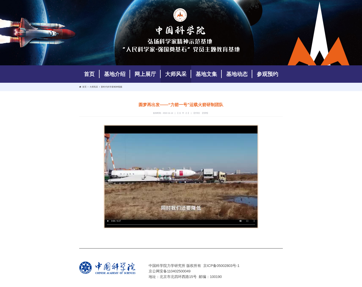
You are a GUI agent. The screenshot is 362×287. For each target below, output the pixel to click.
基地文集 (206, 74)
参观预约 (267, 74)
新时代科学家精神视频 (111, 87)
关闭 (205, 113)
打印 (197, 113)
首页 (89, 74)
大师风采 (176, 74)
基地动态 (237, 74)
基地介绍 (115, 74)
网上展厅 (145, 74)
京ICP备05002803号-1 (221, 266)
